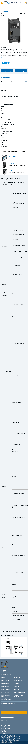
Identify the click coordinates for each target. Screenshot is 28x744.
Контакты (16, 693)
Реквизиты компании (6, 674)
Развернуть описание (6, 57)
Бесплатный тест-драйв (7, 699)
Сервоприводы (5, 692)
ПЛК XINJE (3, 677)
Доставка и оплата (19, 687)
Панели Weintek (5, 683)
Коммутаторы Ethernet (7, 684)
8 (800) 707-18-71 (16, 2)
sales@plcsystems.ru (6, 731)
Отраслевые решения (19, 692)
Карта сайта (4, 720)
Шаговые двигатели (6, 693)
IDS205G (11, 163)
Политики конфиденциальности (7, 717)
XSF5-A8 (11, 170)
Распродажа (4, 698)
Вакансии (16, 686)
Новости (16, 689)
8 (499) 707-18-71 (5, 728)
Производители (18, 677)
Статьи (16, 690)
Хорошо (25, 739)
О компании (17, 684)
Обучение (16, 683)
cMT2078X (12, 157)
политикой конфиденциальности (10, 742)
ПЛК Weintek (4, 679)
